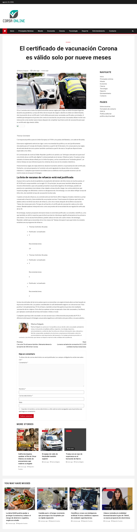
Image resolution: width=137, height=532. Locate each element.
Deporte (85, 31)
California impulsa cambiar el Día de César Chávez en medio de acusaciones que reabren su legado (27, 459)
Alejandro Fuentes (23, 523)
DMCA (102, 111)
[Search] (132, 31)
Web (20, 402)
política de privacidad (107, 116)
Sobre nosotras (105, 106)
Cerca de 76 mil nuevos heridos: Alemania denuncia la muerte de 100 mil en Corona (34, 344)
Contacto (112, 31)
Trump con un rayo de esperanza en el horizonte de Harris (74, 456)
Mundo (40, 31)
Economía (51, 31)
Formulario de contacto (108, 109)
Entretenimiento (98, 31)
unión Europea (72, 110)
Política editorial (105, 114)
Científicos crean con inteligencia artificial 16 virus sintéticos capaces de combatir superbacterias (84, 515)
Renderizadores (27, 206)
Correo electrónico (26, 396)
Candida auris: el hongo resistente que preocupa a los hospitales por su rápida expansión (52, 515)
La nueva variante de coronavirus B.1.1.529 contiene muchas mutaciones (71, 344)
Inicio (12, 31)
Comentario (23, 362)
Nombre (22, 389)
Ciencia (62, 31)
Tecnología (73, 31)
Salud (8, 490)
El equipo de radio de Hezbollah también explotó (50, 456)
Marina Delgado (24, 71)
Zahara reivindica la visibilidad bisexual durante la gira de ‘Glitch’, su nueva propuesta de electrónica (117, 515)
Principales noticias (26, 31)
